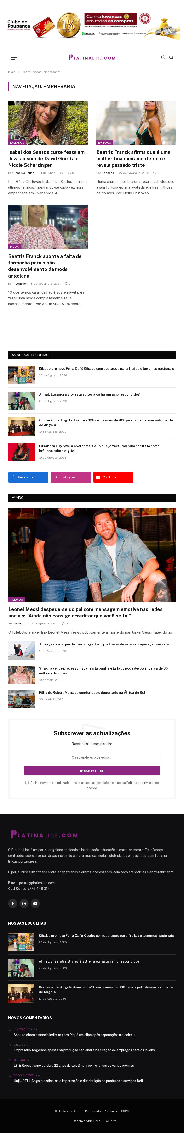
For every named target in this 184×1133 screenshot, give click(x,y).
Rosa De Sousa (24, 172)
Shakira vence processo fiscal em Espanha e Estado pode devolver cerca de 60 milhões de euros (103, 671)
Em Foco (104, 142)
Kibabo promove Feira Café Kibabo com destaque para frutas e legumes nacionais (106, 368)
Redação (108, 172)
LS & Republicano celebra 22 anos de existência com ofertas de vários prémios (74, 1065)
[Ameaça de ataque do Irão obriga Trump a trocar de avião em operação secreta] (21, 650)
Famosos (17, 142)
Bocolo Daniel (24, 1075)
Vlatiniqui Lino (24, 1029)
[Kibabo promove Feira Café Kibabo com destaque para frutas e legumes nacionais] (21, 375)
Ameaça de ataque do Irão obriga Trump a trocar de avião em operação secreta (104, 644)
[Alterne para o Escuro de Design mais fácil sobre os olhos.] (163, 57)
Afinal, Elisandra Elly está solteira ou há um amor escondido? (89, 394)
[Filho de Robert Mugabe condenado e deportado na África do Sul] (21, 699)
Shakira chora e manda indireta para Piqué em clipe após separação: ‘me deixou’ (74, 1035)
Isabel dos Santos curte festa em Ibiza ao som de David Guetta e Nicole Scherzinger (46, 158)
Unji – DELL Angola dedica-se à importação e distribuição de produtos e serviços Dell (78, 1081)
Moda (14, 246)
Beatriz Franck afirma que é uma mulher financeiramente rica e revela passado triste (133, 158)
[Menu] (14, 57)
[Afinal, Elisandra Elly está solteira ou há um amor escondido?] (21, 401)
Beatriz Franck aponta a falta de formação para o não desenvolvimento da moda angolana (45, 266)
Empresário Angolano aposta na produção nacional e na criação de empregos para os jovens (84, 1050)
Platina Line (112, 1111)
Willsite (110, 1121)
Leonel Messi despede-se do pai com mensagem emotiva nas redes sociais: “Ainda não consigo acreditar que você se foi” (85, 612)
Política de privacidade (142, 783)
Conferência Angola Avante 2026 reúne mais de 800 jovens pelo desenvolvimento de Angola (106, 422)
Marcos (19, 1060)
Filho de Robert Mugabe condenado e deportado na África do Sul (92, 693)
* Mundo (16, 599)
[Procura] (170, 57)
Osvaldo (19, 623)
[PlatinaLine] (92, 57)
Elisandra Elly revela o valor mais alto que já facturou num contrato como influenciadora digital (99, 448)
